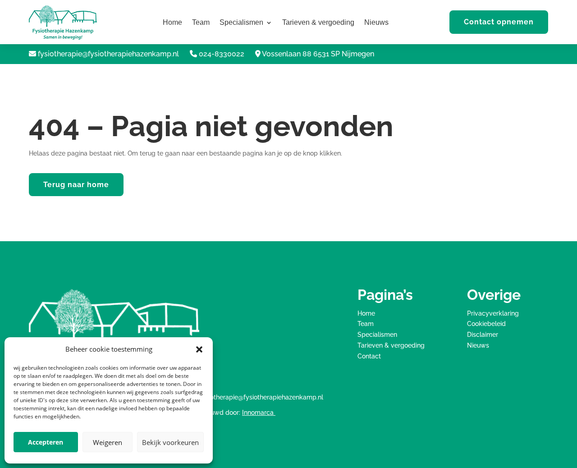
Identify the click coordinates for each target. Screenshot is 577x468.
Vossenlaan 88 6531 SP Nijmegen (318, 54)
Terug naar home (76, 184)
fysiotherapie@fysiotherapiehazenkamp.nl (108, 54)
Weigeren (107, 442)
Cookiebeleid (486, 323)
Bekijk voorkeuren (170, 442)
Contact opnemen (499, 22)
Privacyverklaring (493, 313)
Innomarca (258, 412)
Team (201, 22)
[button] (199, 349)
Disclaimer (482, 334)
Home (172, 22)
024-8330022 (221, 54)
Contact (369, 356)
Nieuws (376, 22)
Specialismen (241, 22)
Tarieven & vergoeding (318, 22)
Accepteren (45, 442)
